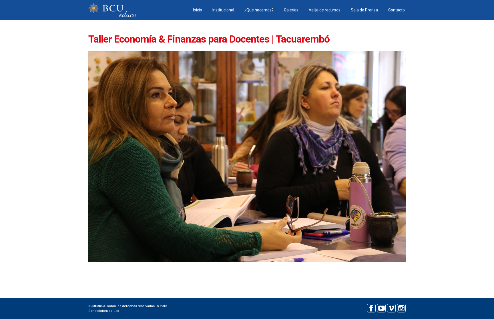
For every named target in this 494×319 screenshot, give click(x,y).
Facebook (371, 307)
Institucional (223, 10)
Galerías (291, 10)
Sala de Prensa (364, 10)
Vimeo (391, 307)
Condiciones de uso (103, 311)
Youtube (381, 307)
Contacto (396, 10)
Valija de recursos (324, 10)
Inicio (197, 10)
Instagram (401, 307)
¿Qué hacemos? (259, 10)
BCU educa (112, 10)
